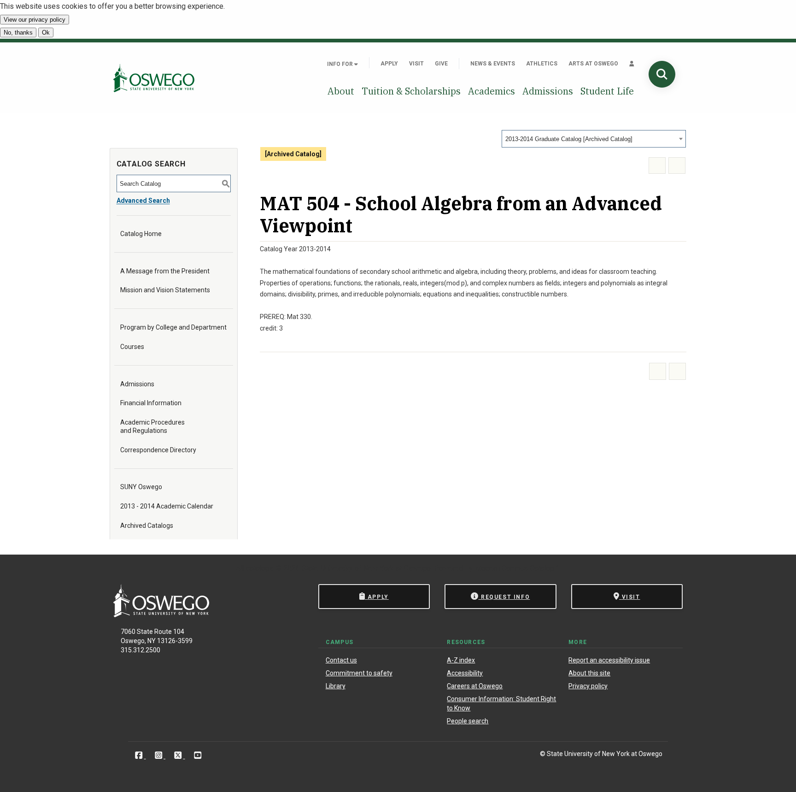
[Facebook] (140, 755)
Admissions (547, 91)
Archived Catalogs (146, 525)
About (341, 91)
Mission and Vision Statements (165, 290)
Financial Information (150, 403)
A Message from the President (165, 271)
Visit (416, 63)
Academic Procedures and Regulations (152, 426)
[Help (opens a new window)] (676, 165)
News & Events (492, 63)
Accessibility (465, 673)
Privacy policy (588, 686)
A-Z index (461, 660)
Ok (46, 32)
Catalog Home (141, 233)
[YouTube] (198, 755)
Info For (340, 64)
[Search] (662, 74)
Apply (389, 63)
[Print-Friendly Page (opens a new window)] (657, 165)
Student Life (607, 91)
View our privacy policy (34, 19)
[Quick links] (632, 64)
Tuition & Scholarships (411, 91)
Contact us (341, 660)
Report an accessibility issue (609, 660)
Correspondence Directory (158, 450)
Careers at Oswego (475, 686)
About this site (589, 673)
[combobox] (594, 139)
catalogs (260, 568)
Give (441, 63)
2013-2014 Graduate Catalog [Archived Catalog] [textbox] (568, 139)
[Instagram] (159, 755)
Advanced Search (143, 200)
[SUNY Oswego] (161, 614)
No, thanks (18, 32)
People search (467, 721)
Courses (132, 346)
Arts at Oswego (593, 63)
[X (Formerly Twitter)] (179, 755)
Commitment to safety (359, 673)
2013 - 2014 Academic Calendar (166, 506)
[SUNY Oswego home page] (153, 78)
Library (335, 686)
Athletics (541, 63)
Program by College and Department (173, 327)
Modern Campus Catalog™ (517, 568)
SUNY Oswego (141, 487)
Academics (491, 91)
